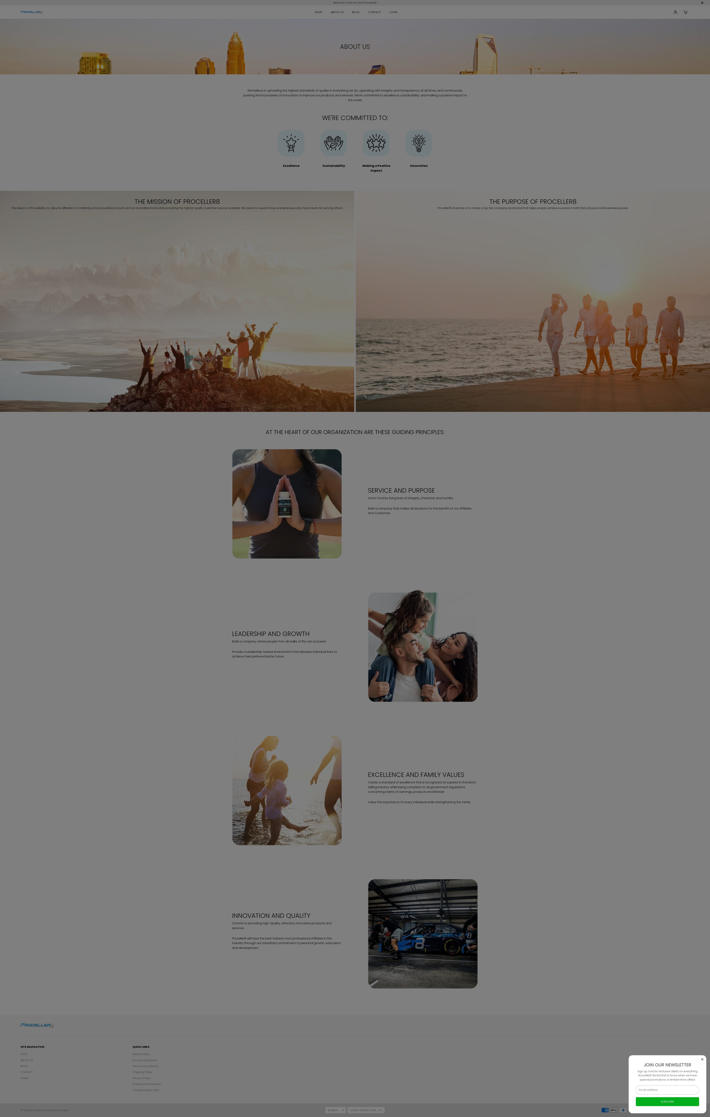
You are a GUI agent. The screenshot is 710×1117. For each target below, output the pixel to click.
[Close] (702, 1059)
